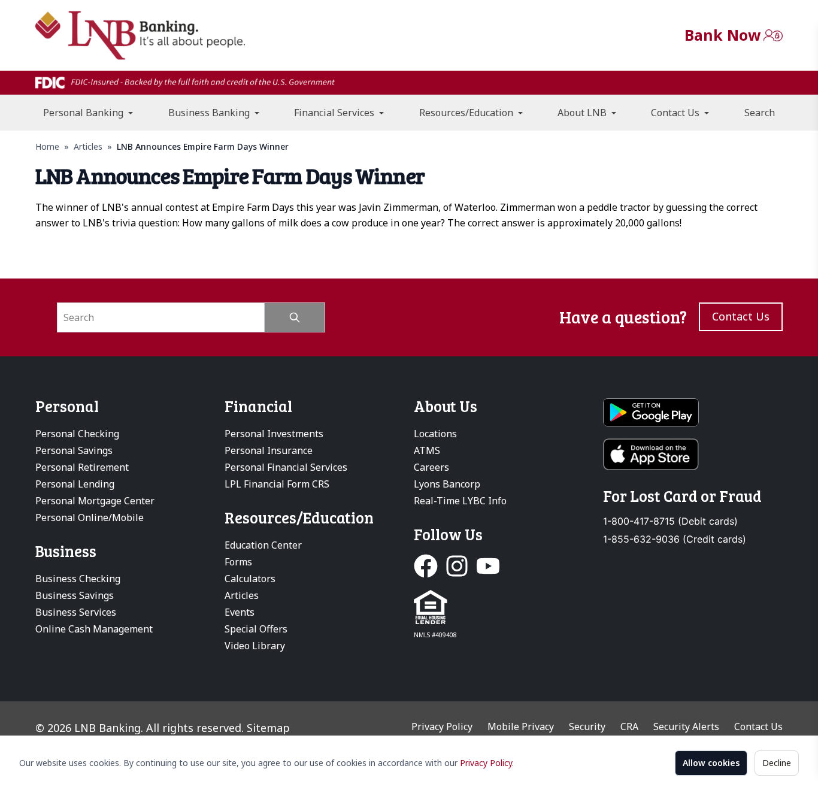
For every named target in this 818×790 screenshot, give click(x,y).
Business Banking (210, 112)
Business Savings (74, 595)
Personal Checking (77, 433)
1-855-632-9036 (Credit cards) (674, 539)
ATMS (427, 450)
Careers (431, 467)
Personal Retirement (82, 467)
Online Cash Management (94, 628)
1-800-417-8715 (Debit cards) (670, 521)
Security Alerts (686, 726)
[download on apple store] (693, 454)
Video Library (255, 645)
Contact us (740, 316)
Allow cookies (711, 762)
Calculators (250, 578)
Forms (238, 561)
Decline (776, 762)
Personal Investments (274, 433)
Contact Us (676, 112)
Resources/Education (467, 112)
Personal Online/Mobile (89, 517)
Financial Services (335, 112)
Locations (435, 433)
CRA (629, 726)
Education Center (263, 545)
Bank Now (722, 35)
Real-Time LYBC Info (460, 500)
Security (587, 726)
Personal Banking (84, 112)
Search (759, 112)
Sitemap (268, 728)
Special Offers (256, 628)
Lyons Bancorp (447, 484)
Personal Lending (74, 484)
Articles (88, 146)
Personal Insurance (269, 450)
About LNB (583, 112)
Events (240, 612)
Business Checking (77, 578)
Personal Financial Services (286, 467)
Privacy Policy (486, 762)
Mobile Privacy (520, 726)
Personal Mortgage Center (94, 500)
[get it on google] (693, 412)
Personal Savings (74, 450)
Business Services (75, 612)
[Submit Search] (295, 317)
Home (47, 146)
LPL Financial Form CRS (277, 484)
